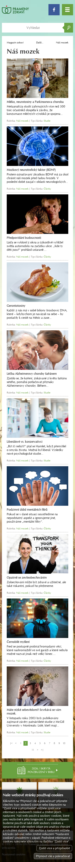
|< (11, 743)
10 (64, 743)
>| (42, 749)
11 (33, 749)
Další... (39, 42)
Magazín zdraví (15, 42)
